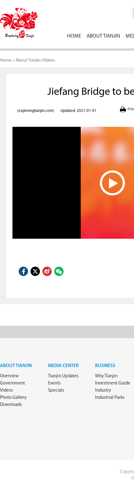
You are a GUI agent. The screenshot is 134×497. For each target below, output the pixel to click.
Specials (56, 390)
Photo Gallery (13, 397)
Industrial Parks (110, 397)
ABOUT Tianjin (103, 36)
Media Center (63, 366)
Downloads (11, 405)
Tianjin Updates (63, 376)
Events (54, 383)
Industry (103, 390)
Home (74, 36)
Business (105, 366)
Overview (9, 376)
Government (12, 383)
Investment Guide (112, 383)
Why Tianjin (106, 376)
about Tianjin (16, 366)
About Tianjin (28, 60)
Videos (49, 60)
